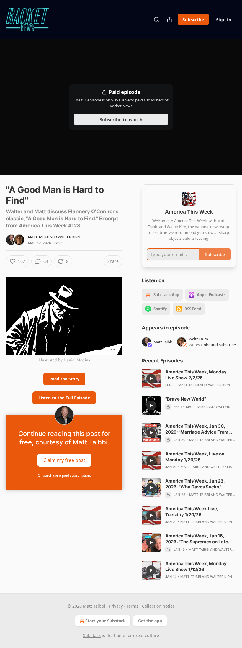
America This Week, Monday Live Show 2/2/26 (196, 374)
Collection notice (158, 606)
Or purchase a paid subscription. (64, 475)
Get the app (150, 621)
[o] (151, 378)
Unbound (209, 344)
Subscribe (193, 19)
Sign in (223, 19)
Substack (92, 635)
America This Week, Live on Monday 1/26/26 (194, 456)
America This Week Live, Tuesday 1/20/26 (191, 511)
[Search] (156, 19)
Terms (132, 606)
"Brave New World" (185, 399)
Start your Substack (105, 621)
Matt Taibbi (38, 237)
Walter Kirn (69, 237)
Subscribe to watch (121, 119)
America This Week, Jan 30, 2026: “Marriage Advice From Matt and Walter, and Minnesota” (200, 429)
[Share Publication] (169, 19)
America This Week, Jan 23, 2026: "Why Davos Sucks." (195, 484)
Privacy (116, 606)
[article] (188, 378)
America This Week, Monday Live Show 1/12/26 (196, 566)
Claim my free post (64, 460)
